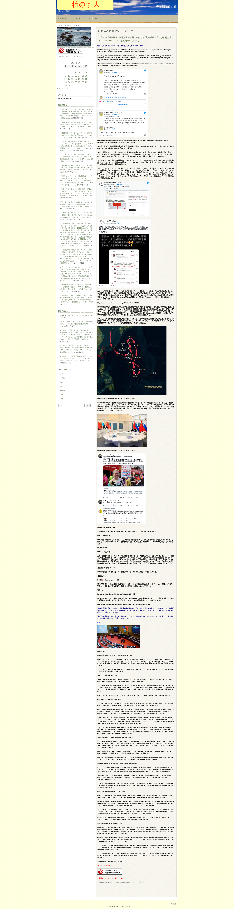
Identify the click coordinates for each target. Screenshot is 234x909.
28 (83, 82)
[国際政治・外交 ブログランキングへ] (109, 874)
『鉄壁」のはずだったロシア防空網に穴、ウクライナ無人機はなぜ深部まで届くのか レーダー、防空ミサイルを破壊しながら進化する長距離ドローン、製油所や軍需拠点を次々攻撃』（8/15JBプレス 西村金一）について (76, 180)
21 (83, 79)
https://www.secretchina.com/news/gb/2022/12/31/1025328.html (119, 303)
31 (69, 85)
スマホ (62, 374)
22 (86, 79)
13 (79, 76)
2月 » (67, 88)
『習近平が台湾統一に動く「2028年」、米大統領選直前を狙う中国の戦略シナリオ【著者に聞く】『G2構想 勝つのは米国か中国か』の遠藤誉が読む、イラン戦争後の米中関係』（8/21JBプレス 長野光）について (76, 113)
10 (69, 76)
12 (76, 76)
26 (76, 82)
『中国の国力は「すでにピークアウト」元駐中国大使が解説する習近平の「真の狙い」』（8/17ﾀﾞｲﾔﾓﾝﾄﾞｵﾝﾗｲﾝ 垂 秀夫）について (76, 135)
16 (65, 79)
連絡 (61, 399)
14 (83, 76)
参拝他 (62, 378)
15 (86, 76)
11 (72, 76)
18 (72, 79)
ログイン (174, 904)
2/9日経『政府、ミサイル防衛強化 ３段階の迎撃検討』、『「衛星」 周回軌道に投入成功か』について (76, 324)
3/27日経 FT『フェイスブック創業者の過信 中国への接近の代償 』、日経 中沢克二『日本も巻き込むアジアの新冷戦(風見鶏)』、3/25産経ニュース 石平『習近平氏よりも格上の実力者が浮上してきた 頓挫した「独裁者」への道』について (76, 334)
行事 (61, 395)
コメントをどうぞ (138, 882)
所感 (117, 882)
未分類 (62, 390)
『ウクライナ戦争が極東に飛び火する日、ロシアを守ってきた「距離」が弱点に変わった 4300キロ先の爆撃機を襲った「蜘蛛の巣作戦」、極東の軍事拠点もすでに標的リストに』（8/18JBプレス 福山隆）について (77, 146)
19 (76, 79)
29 (86, 82)
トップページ (63, 18)
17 (69, 79)
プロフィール (77, 18)
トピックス (98, 18)
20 (79, 79)
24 (69, 82)
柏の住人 (85, 5)
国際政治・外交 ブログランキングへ (70, 56)
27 (79, 82)
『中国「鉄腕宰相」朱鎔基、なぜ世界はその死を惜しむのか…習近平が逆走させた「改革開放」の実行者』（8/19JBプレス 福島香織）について (76, 124)
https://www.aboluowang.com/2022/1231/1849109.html (116, 398)
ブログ (88, 18)
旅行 (61, 386)
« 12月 (60, 88)
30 (65, 85)
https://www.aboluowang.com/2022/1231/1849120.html (116, 450)
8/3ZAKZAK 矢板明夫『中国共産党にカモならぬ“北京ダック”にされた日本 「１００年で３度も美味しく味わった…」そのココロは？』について (76, 358)
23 (65, 82)
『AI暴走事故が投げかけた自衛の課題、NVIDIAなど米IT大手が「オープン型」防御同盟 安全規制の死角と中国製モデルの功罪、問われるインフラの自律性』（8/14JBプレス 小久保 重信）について (76, 193)
